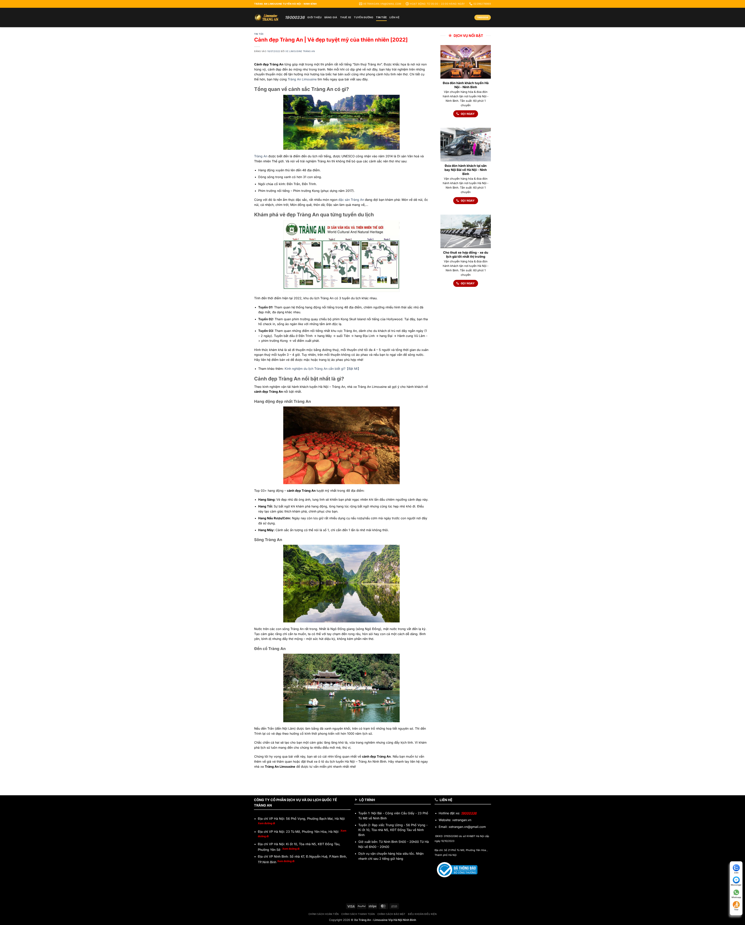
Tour (736, 909)
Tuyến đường (363, 17)
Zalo (736, 872)
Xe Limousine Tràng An (300, 51)
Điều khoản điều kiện (422, 914)
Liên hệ (394, 17)
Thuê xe (345, 17)
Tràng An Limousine (302, 79)
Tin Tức (381, 17)
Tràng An (260, 156)
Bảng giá (330, 17)
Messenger (736, 885)
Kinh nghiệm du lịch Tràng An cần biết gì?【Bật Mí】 (323, 369)
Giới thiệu (314, 17)
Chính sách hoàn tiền (323, 914)
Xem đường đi (266, 823)
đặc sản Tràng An (351, 200)
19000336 (468, 813)
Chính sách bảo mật (391, 914)
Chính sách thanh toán (358, 914)
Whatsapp (736, 897)
